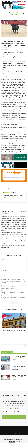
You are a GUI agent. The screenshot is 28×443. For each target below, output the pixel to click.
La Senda (8, 47)
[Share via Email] (19, 188)
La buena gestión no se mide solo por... (14, 330)
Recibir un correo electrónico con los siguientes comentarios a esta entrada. (13, 287)
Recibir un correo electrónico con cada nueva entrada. (12, 293)
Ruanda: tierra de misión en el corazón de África (18, 357)
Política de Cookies (18, 434)
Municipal (3, 39)
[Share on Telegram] (17, 188)
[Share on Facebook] (13, 188)
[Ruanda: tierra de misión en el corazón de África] (5, 358)
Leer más (18, 441)
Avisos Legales (9, 434)
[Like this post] (10, 188)
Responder (24, 211)
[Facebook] (12, 429)
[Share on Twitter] (14, 188)
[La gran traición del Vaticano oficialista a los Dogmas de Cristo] (5, 377)
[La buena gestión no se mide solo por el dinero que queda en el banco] (14, 320)
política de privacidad (11, 405)
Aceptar (12, 441)
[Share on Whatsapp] (16, 188)
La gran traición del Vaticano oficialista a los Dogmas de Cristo (18, 377)
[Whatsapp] (15, 429)
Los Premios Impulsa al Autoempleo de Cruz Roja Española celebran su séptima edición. (18, 367)
